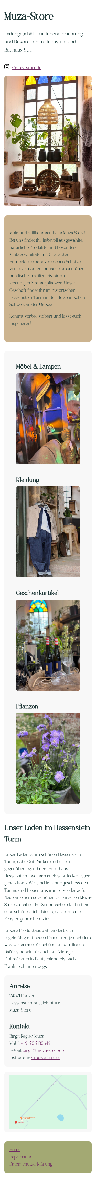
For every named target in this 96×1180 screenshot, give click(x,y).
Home (14, 1150)
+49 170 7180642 (36, 1043)
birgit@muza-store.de (43, 1051)
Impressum (20, 1157)
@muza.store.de (26, 68)
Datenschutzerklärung (30, 1164)
